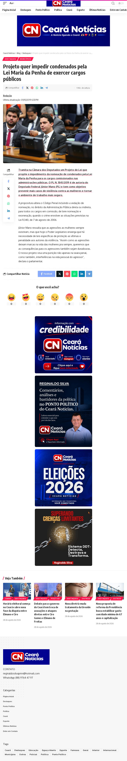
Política (55, 599)
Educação (33, 750)
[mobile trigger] (5, 3)
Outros (86, 599)
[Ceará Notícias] (63, 3)
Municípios (25, 59)
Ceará (8, 599)
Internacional (109, 750)
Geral (85, 750)
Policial (33, 754)
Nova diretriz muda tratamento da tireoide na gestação (78, 607)
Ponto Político (59, 754)
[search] (113, 3)
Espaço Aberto (49, 750)
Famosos (75, 750)
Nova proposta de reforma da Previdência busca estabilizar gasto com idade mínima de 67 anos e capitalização (109, 611)
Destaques (10, 59)
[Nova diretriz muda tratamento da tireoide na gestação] (79, 591)
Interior (95, 750)
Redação (7, 95)
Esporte (63, 750)
